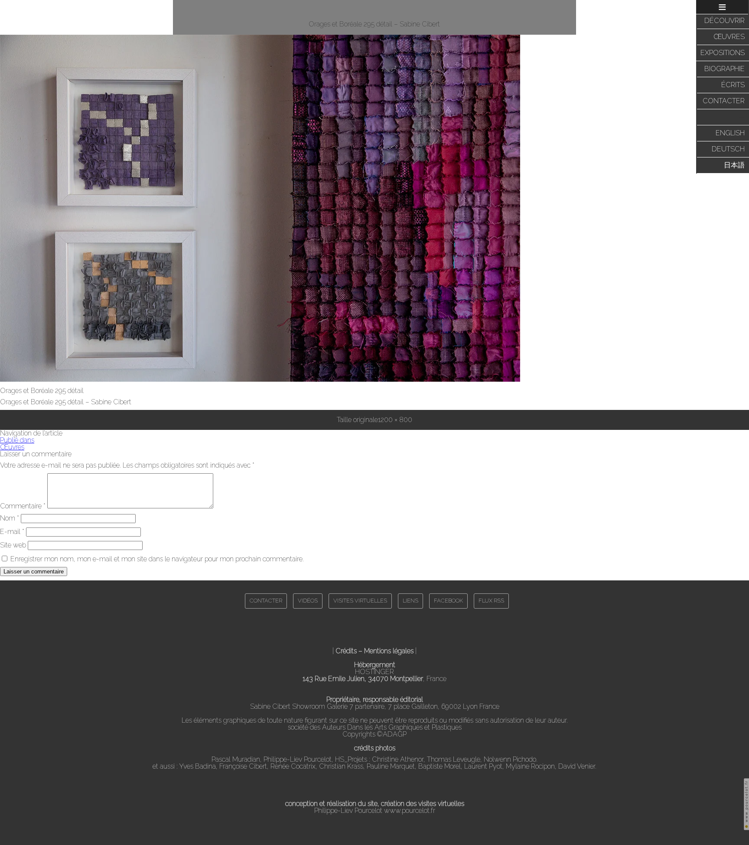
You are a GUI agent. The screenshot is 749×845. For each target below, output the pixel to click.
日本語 (734, 165)
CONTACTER (724, 101)
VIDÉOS (308, 600)
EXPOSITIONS (722, 53)
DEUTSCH (728, 149)
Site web (13, 545)
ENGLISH (730, 133)
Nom (9, 518)
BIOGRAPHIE (724, 69)
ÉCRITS (733, 85)
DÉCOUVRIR (724, 20)
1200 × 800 (395, 420)
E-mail (12, 531)
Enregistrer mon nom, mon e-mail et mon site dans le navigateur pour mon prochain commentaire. (157, 559)
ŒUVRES (729, 37)
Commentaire (23, 506)
